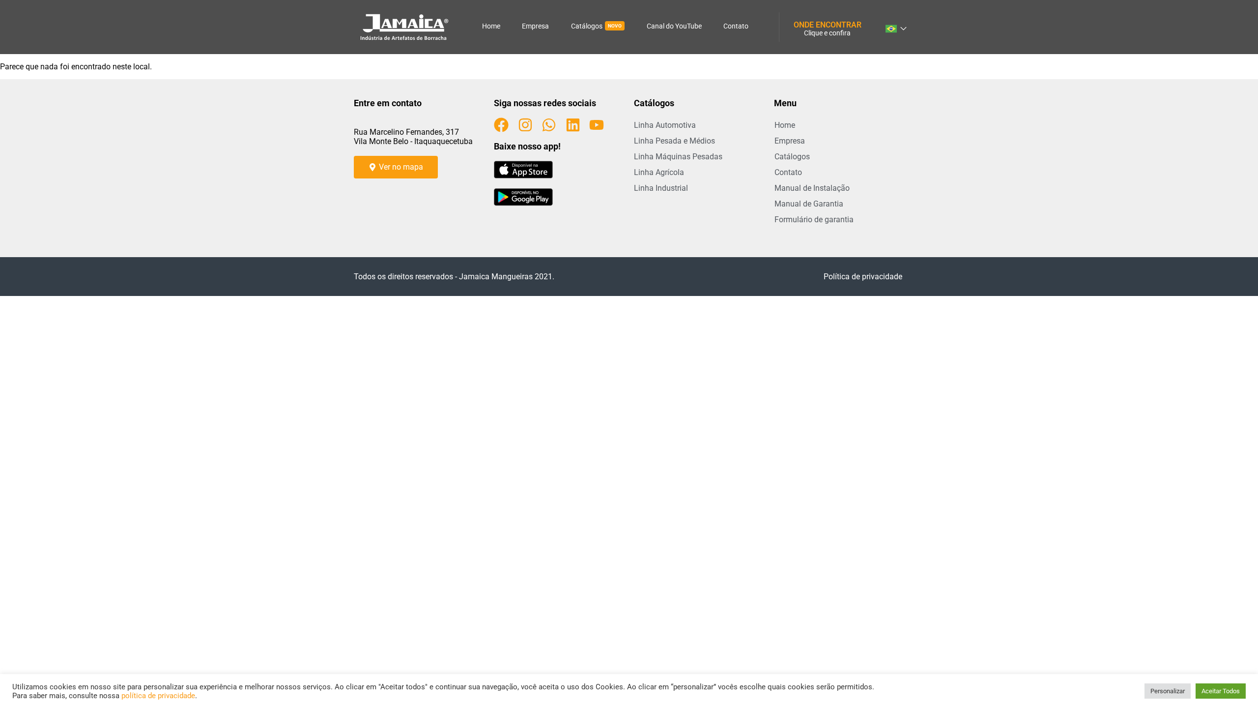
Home (491, 26)
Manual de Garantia (808, 203)
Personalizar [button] (1167, 691)
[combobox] (895, 27)
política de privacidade (158, 695)
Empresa (535, 26)
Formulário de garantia (814, 219)
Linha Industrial (661, 188)
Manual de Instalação (812, 188)
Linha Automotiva (665, 125)
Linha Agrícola (659, 172)
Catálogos (596, 26)
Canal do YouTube (674, 26)
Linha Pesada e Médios (674, 141)
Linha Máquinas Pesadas (678, 156)
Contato (735, 26)
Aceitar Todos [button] (1220, 691)
